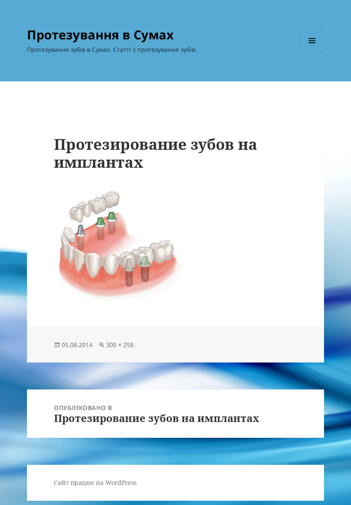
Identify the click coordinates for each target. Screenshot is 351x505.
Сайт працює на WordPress (95, 482)
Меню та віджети (312, 52)
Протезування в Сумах (100, 34)
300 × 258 (120, 345)
